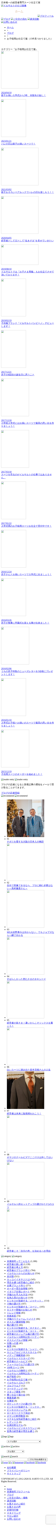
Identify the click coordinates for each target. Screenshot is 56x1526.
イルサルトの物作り (17, 1370)
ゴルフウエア (14, 1385)
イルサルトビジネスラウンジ (22, 1428)
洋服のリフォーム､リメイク (21, 1319)
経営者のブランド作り (18, 1270)
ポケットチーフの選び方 (19, 1404)
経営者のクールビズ (17, 1361)
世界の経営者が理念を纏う (20, 1431)
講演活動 (11, 1501)
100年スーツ (13, 1367)
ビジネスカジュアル (17, 1410)
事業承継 (11, 1398)
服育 (9, 1346)
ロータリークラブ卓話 (18, 1413)
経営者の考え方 (15, 1267)
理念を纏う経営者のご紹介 (20, 1282)
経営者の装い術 (15, 1264)
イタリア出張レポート (18, 1291)
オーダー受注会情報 (17, 1288)
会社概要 (11, 1467)
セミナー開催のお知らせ (19, 1310)
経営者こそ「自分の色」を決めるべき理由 (29, 1251)
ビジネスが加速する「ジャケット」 (25, 1300)
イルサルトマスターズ (18, 1358)
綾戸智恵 (11, 1376)
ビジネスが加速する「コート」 (23, 1331)
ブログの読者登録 (10, 793)
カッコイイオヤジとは (18, 1279)
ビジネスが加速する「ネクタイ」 (24, 1328)
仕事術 (10, 1401)
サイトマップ (14, 1473)
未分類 (10, 1276)
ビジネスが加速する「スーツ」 (23, 1307)
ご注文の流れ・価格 (17, 1498)
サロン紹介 (12, 1516)
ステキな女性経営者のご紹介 (22, 1419)
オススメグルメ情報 (17, 1340)
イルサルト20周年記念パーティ (23, 1373)
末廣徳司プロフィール (18, 1491)
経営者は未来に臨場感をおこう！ (24, 1113)
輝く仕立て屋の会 (16, 1395)
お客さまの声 (14, 1507)
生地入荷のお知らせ (17, 1297)
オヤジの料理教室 (16, 1416)
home (9, 1489)
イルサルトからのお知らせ (20, 1273)
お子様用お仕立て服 (17, 1379)
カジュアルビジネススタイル (22, 1352)
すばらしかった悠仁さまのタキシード (26, 979)
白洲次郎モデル (15, 1425)
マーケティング (15, 1389)
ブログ (10, 33)
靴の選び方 (12, 1325)
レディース (12, 1422)
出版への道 (12, 1343)
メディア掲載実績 (16, 1355)
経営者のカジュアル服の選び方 (23, 1334)
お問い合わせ (14, 1519)
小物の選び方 (14, 1304)
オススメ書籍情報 (16, 1322)
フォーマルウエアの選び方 (20, 1364)
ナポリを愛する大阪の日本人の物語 (25, 841)
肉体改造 (11, 1316)
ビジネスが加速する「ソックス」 (24, 1407)
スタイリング (14, 1513)
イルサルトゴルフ (16, 1382)
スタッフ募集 (14, 1392)
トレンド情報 (14, 1313)
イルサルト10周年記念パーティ (23, 1337)
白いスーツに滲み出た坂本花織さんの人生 (29, 1069)
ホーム (10, 27)
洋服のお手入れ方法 (17, 1294)
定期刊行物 (12, 1510)
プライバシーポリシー (18, 1470)
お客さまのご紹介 (16, 1504)
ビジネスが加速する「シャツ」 (23, 1349)
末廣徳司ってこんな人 (18, 1261)
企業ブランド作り (16, 1285)
